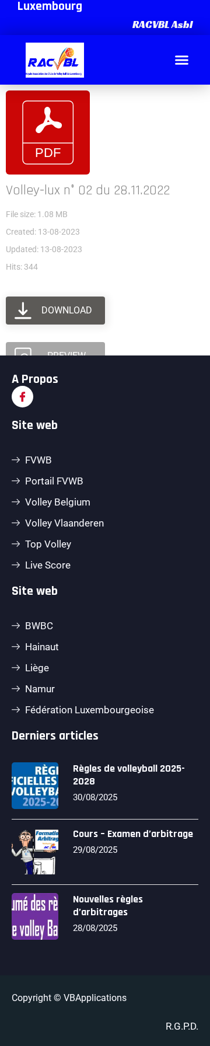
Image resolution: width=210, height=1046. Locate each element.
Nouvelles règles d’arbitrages (108, 905)
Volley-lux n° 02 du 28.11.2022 (88, 190)
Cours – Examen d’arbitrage (133, 834)
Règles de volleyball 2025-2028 (129, 775)
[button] (161, 24)
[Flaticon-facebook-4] (22, 396)
